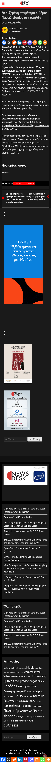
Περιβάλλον (37, 705)
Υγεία (30, 720)
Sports (12, 672)
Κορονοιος (38, 676)
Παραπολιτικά (12, 705)
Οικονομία (11, 700)
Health (23, 668)
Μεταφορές (26, 696)
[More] (45, 42)
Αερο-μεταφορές (23, 681)
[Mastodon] (29, 42)
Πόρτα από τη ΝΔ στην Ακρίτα (18, 517)
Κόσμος (38, 691)
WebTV (15, 676)
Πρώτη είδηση (28, 184)
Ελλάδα (10, 685)
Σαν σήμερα (41, 717)
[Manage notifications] (45, 756)
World (28, 677)
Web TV (22, 677)
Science (6, 672)
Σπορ (6, 721)
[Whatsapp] (40, 42)
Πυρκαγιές (19, 716)
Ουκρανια (37, 701)
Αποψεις (39, 681)
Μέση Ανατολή (11, 696)
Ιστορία (20, 691)
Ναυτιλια (38, 696)
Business (7, 668)
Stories (17, 672)
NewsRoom (16, 31)
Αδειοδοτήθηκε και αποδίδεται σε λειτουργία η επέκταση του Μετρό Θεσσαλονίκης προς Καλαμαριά (25, 568)
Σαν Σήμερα (31, 716)
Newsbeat (39, 668)
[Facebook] (4, 42)
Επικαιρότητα (26, 686)
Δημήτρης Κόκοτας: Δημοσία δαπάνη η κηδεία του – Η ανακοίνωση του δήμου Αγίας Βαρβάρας (25, 588)
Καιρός (28, 691)
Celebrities (16, 668)
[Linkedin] (19, 42)
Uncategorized (32, 671)
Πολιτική (11, 710)
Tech (22, 672)
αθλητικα (11, 725)
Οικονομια (25, 701)
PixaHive (41, 753)
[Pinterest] (24, 42)
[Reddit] (14, 42)
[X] (9, 42)
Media (30, 667)
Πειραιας (17, 184)
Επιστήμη (9, 691)
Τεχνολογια (20, 720)
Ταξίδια (11, 721)
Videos (7, 676)
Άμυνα (8, 681)
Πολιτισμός (25, 711)
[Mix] (34, 42)
